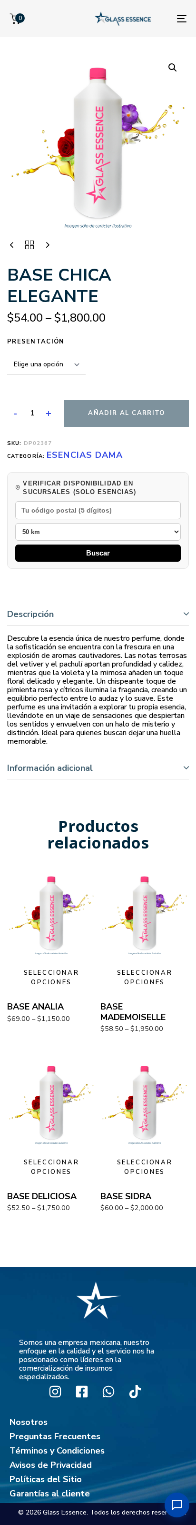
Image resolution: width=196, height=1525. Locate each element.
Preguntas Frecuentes (55, 1436)
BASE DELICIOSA (42, 1196)
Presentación (36, 341)
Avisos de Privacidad (51, 1465)
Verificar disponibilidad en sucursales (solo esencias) (79, 487)
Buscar (98, 553)
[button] (172, 67)
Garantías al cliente (50, 1493)
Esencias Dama (85, 455)
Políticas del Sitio (46, 1479)
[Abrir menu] (177, 1505)
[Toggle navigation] (181, 18)
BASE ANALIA (35, 1006)
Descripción (30, 614)
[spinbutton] (32, 413)
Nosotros (29, 1422)
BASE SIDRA (125, 1196)
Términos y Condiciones (57, 1450)
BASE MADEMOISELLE (133, 1011)
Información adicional (50, 768)
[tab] (98, 614)
